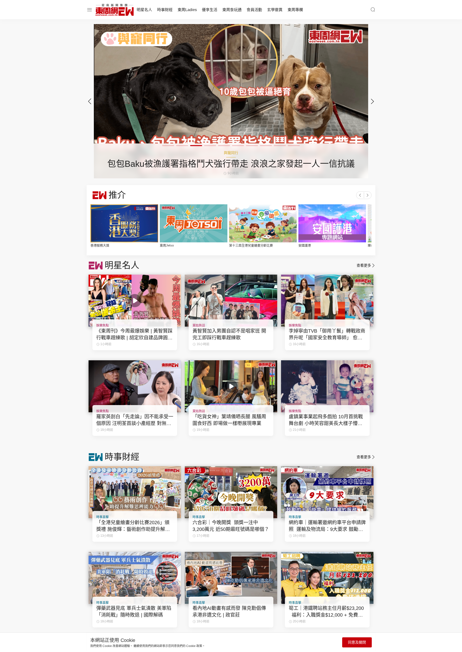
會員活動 (254, 10)
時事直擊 (102, 517)
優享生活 (209, 10)
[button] (372, 101)
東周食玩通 (232, 10)
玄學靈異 (274, 10)
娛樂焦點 (102, 325)
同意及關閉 (357, 642)
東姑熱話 (198, 325)
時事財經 (165, 10)
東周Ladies (187, 10)
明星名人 (144, 10)
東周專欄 (295, 10)
